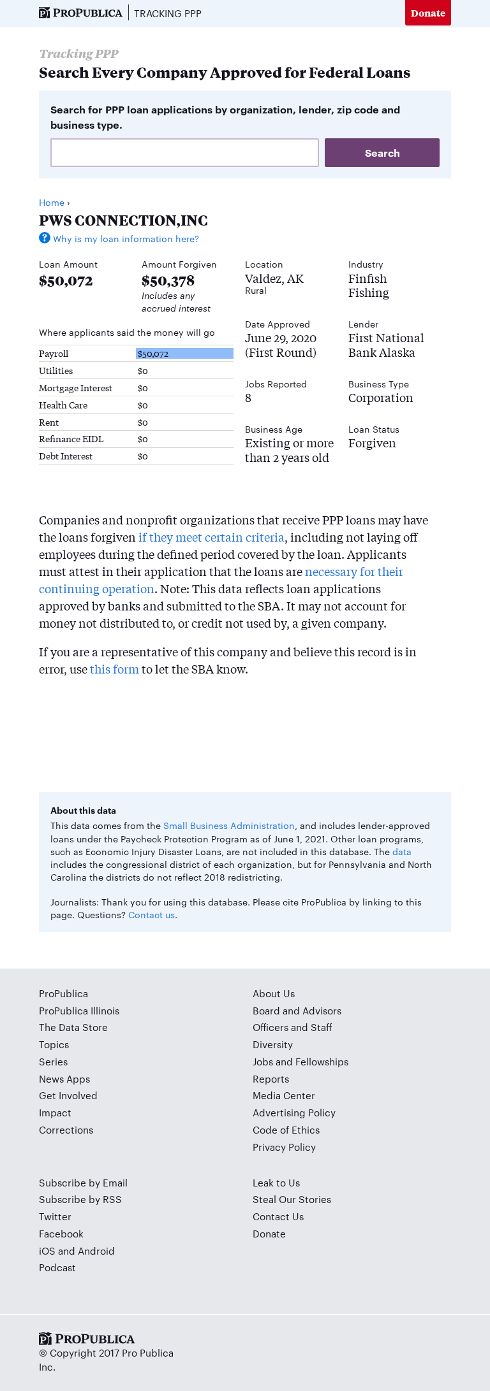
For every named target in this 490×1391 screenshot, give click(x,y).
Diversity (273, 1044)
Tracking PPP (168, 13)
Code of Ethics (286, 1129)
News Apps (64, 1078)
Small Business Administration (229, 825)
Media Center (284, 1095)
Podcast (57, 1267)
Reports (271, 1078)
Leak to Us (276, 1182)
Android (96, 1250)
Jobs (263, 1061)
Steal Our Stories (292, 1199)
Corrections (66, 1129)
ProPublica (63, 993)
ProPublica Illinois (79, 1010)
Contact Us (278, 1216)
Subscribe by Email (83, 1182)
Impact (55, 1112)
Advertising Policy (294, 1112)
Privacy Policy (284, 1146)
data (402, 851)
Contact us (151, 914)
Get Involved (68, 1095)
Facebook (61, 1233)
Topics (54, 1044)
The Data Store (73, 1027)
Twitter (55, 1216)
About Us (274, 993)
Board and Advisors (297, 1010)
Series (53, 1061)
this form (114, 668)
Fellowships (321, 1061)
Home (51, 202)
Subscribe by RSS (80, 1199)
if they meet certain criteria (211, 536)
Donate (428, 12)
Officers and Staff (292, 1027)
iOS (47, 1250)
